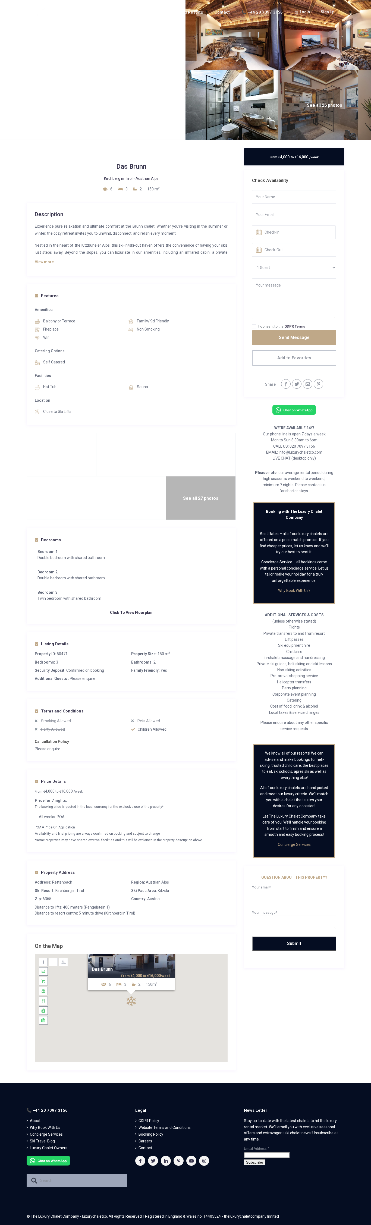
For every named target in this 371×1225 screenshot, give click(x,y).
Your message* (264, 912)
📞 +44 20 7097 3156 (262, 12)
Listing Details (54, 644)
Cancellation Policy (52, 741)
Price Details (53, 781)
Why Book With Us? (294, 590)
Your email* (261, 887)
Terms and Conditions (62, 711)
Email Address (256, 1149)
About (114, 12)
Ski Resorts (192, 12)
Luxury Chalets (150, 12)
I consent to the (281, 326)
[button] (131, 1001)
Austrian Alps (147, 178)
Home (90, 12)
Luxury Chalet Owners (48, 1148)
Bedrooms (51, 540)
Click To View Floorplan (131, 612)
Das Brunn (102, 969)
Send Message (294, 337)
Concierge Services (294, 844)
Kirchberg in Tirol (118, 178)
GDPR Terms (294, 326)
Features (49, 295)
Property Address (58, 872)
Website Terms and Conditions (165, 1127)
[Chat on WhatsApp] (294, 409)
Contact (222, 12)
